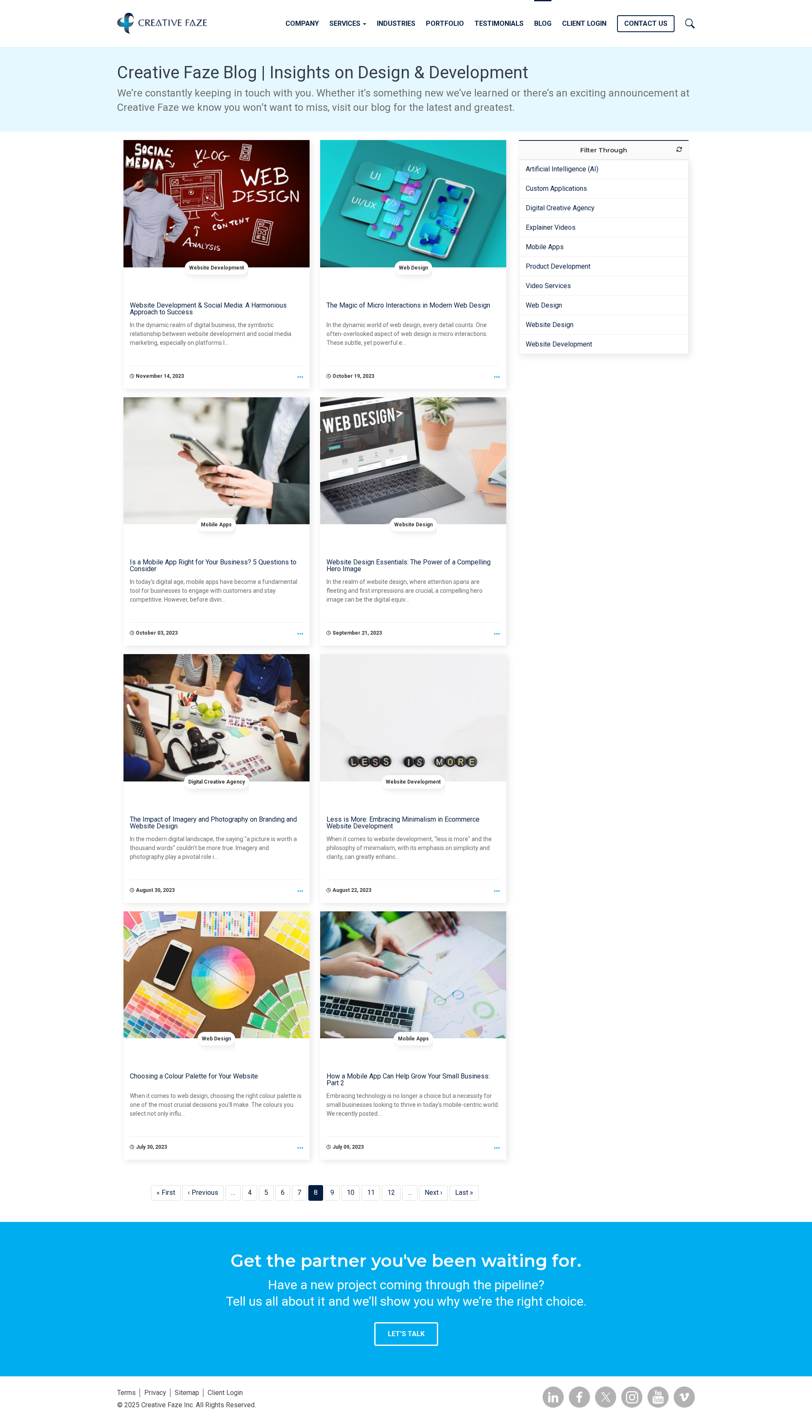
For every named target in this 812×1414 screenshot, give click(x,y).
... (300, 377)
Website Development (216, 268)
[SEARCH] (690, 22)
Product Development (558, 266)
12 (394, 1192)
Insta (631, 1397)
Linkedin (553, 1397)
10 (353, 1192)
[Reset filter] (679, 149)
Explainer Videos (551, 227)
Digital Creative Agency (216, 782)
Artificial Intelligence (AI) (562, 169)
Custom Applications (556, 188)
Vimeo (684, 1397)
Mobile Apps (216, 525)
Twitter (605, 1397)
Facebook (579, 1397)
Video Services (548, 286)
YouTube (658, 1397)
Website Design (413, 525)
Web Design (413, 268)
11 (373, 1192)
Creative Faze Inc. (162, 23)
